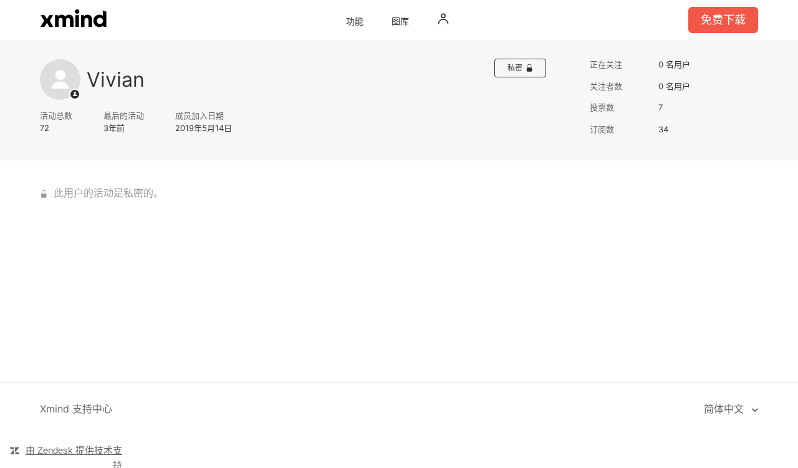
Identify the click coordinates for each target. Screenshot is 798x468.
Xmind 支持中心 (76, 408)
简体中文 (725, 408)
